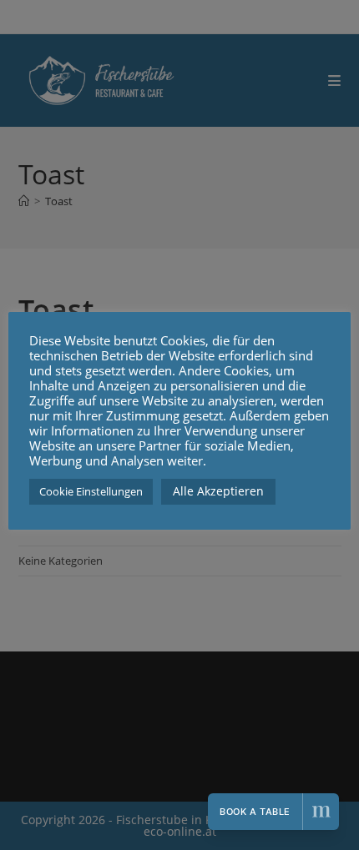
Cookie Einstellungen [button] (91, 491)
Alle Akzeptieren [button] (218, 491)
